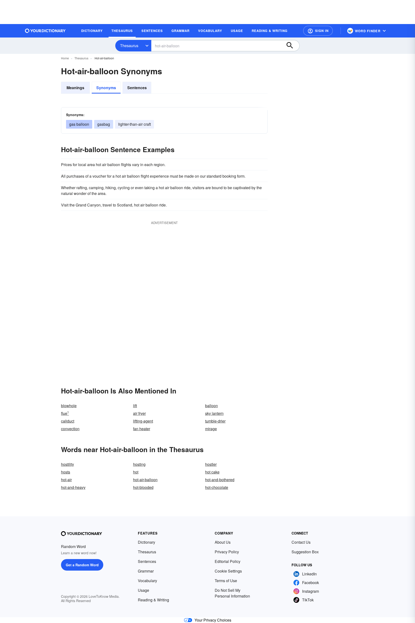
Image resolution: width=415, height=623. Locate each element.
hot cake (212, 472)
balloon (211, 405)
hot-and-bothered (219, 479)
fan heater (141, 428)
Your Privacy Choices (213, 620)
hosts (65, 472)
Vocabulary (147, 580)
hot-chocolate (216, 487)
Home (65, 58)
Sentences (137, 87)
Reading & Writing (153, 600)
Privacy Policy (227, 551)
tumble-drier (215, 421)
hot (135, 472)
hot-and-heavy (73, 487)
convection (70, 428)
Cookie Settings (228, 571)
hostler (211, 464)
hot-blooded (143, 487)
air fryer (139, 413)
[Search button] (292, 45)
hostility (67, 464)
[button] (318, 31)
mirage (211, 428)
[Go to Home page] (45, 31)
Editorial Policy (227, 561)
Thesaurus (129, 45)
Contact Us (301, 542)
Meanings (75, 87)
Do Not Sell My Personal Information (232, 593)
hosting (139, 464)
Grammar (146, 571)
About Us (223, 542)
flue (65, 413)
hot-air (66, 479)
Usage (143, 590)
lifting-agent (143, 421)
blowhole (69, 405)
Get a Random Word (82, 564)
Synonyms (106, 87)
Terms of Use (226, 580)
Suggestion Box (305, 551)
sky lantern (214, 413)
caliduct (67, 421)
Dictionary (146, 542)
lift (135, 405)
